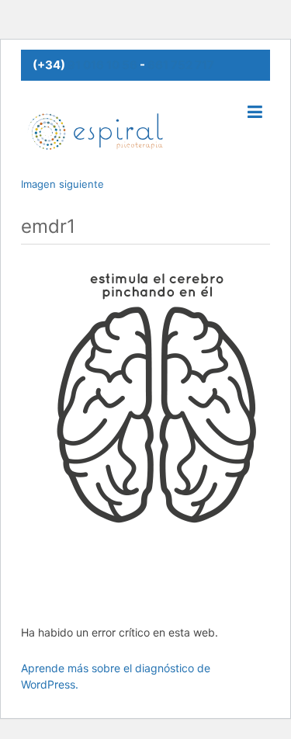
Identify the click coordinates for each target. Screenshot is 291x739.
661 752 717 (180, 64)
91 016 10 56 (102, 64)
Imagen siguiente (62, 184)
